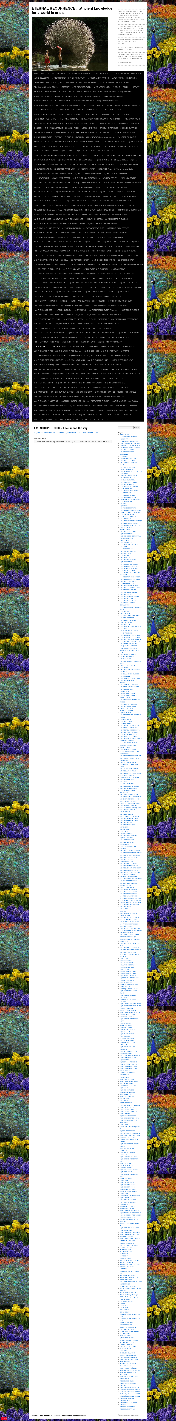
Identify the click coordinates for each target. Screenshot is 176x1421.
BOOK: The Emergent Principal (66, 96)
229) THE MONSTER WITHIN (126, 369)
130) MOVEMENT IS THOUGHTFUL (95, 269)
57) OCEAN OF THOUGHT (43, 192)
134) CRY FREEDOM (76, 273)
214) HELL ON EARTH (77, 355)
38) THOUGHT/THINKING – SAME (60, 173)
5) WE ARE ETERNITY (102, 87)
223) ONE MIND (87, 364)
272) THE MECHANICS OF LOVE (46, 419)
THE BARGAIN (123, 123)
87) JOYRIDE (124, 1180)
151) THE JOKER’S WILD (128, 598)
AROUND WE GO (106, 132)
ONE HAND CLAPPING (128, 128)
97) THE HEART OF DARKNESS (94, 237)
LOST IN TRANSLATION (106, 123)
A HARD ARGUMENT (132, 119)
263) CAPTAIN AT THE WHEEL (127, 405)
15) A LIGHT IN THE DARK (86, 151)
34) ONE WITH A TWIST (86, 169)
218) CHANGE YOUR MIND (75, 360)
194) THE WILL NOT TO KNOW (128, 333)
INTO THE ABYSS (72, 123)
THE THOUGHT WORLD (43, 132)
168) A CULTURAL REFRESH (95, 305)
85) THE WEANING (111, 223)
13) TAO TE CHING (126, 534)
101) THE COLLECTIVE (92, 242)
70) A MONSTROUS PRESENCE (78, 201)
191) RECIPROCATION (75, 333)
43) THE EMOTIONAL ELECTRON (84, 178)
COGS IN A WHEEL (72, 128)
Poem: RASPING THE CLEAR (45, 101)
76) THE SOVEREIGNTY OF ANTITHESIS (109, 205)
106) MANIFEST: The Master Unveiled (89, 246)
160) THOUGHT (116, 296)
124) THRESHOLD (61, 264)
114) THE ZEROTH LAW (66, 255)
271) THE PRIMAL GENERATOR (119, 415)
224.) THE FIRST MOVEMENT (45, 369)
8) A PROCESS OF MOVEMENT (45, 146)
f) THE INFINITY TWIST (76, 78)
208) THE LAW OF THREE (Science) (68, 351)
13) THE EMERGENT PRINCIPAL (46, 151)
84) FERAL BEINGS (95, 223)
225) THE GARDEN (65, 369)
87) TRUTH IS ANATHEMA (71, 228)
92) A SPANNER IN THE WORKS (46, 223)
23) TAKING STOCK (86, 160)
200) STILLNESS (68, 342)
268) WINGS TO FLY (132, 410)
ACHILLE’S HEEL (116, 119)
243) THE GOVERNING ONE (115, 383)
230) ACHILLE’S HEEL (42, 374)
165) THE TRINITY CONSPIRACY (120, 301)
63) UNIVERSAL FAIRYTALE (62, 196)
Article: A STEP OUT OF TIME (110, 110)
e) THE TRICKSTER (59, 78)
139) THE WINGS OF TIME (57, 278)
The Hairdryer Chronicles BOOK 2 (46, 87)
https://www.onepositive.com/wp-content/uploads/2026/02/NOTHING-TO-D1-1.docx (66, 432)
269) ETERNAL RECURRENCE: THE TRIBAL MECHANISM (55, 415)
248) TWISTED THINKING (43, 392)
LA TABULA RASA (58, 73)
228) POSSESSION (107, 369)
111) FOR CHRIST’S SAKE (101, 251)
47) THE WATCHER (56, 182)
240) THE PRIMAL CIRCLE (43, 383)
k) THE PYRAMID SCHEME (86, 82)
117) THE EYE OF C (133, 255)
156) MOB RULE (40, 296)
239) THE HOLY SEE (115, 378)
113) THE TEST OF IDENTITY (45, 255)
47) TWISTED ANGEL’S (127, 1029)
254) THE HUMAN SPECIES (114, 396)
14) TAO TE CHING (67, 151)
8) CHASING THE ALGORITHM (45, 91)
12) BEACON (133, 146)
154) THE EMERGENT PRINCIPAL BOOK (98, 292)
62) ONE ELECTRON (41, 196)
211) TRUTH (125, 351)
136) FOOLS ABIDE (114, 273)
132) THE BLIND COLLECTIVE (45, 273)
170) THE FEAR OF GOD (43, 310)
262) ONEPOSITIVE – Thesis (103, 405)
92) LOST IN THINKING (87, 232)
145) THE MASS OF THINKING (105, 283)
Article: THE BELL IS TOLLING (45, 114)
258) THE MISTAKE (119, 401)
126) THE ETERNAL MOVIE (107, 264)
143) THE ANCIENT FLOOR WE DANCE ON (49, 283)
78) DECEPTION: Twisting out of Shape (48, 210)
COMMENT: (106, 114)
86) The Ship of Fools (119, 214)
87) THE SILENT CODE (42, 219)
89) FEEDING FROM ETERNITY (118, 228)
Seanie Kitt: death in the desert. (84, 101)
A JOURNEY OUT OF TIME (64, 132)
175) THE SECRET (41, 314)
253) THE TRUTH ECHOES (91, 396)
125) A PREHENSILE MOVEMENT (82, 264)
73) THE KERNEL (40, 205)
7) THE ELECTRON (135, 141)
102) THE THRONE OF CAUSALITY (115, 242)
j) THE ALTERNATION (66, 82)
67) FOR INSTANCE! (129, 196)
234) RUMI (112, 374)
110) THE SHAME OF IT (81, 251)
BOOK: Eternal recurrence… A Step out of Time (114, 91)
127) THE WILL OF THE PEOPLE (131, 264)
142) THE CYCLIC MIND (123, 278)
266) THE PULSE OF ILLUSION (85, 410)
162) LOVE (63, 301)
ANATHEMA (135, 123)
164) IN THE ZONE (98, 301)
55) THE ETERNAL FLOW (105, 187)
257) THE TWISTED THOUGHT (98, 401)
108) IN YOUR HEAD (132, 246)
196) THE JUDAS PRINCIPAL (71, 337)
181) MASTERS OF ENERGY (72, 319)
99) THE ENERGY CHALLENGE (45, 242)
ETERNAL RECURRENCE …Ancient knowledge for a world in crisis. (72, 10)
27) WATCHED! (125, 941)
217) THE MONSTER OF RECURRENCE (48, 360)
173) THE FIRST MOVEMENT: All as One (102, 310)
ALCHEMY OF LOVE (88, 123)
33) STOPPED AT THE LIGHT (64, 169)
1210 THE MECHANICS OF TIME (130, 512)
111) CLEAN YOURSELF (127, 480)
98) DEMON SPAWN (115, 237)
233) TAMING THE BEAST (96, 374)
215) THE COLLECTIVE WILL (97, 355)
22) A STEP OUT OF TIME (67, 160)
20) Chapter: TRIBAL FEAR (131, 155)
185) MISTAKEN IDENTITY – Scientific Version (72, 323)
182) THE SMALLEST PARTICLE (97, 319)
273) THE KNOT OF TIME (69, 419)
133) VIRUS (63, 273)
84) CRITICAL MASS (79, 214)
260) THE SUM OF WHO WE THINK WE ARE (50, 405)
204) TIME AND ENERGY (77, 346)
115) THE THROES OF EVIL (88, 255)
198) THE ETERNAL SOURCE (118, 337)
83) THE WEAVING (63, 214)
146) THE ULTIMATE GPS (128, 283)
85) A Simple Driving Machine (99, 214)
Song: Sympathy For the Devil (107, 101)
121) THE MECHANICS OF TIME (103, 260)
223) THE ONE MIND (126, 814)
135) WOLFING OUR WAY (95, 273)
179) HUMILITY (115, 314)
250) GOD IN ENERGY (84, 392)
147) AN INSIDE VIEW (42, 287)
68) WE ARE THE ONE (42, 201)
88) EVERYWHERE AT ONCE (93, 228)
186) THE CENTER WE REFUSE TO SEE (106, 323)
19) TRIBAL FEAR (113, 155)
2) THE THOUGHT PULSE (43, 141)
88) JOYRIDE (58, 219)
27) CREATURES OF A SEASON (46, 164)
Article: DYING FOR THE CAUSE (101, 105)
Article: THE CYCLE (93, 114)
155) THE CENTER (122, 292)
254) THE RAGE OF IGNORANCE (130, 898)
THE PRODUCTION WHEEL (123, 114)
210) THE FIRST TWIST (109, 351)
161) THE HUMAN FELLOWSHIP (45, 301)
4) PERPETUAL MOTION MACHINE (86, 141)
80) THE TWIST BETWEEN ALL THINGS (99, 210)
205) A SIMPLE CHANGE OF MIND (101, 346)
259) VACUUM (133, 401)
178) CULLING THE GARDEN (97, 314)
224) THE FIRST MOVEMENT (129, 818)
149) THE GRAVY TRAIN (128, 590)
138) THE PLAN (39, 278)
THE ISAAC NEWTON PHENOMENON (94, 119)
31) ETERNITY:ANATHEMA (128, 164)
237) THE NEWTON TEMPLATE (72, 378)
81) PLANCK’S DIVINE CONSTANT (129, 210)
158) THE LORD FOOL (81, 296)
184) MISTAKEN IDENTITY (44, 323)
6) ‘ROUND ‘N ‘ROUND (120, 87)
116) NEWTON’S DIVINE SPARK (111, 255)
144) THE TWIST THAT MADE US (80, 283)
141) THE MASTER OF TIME (102, 278)
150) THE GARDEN (107, 287)
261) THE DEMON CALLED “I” (79, 405)
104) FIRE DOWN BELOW (43, 246)
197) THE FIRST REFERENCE (94, 337)
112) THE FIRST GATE (42, 355)
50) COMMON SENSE (107, 182)
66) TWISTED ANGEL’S (111, 196)
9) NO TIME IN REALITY (68, 146)
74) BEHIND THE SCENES (58, 205)
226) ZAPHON (79, 369)
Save (5, 1418)
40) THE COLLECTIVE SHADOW (115, 173)
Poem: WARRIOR (64, 101)
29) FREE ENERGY (80, 164)
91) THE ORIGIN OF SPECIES (66, 232)
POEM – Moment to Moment (113, 96)
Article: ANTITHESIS (62, 110)
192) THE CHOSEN (92, 333)
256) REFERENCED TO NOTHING (73, 401)
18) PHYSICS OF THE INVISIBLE (93, 155)
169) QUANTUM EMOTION (117, 305)
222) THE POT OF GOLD (70, 364)
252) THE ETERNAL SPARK (69, 396)
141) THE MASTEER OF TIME (129, 566)
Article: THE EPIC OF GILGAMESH (127, 105)
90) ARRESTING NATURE (43, 232)
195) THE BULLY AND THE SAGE (46, 337)
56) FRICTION (122, 187)
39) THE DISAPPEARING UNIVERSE (88, 173)
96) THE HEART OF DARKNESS (130, 1228)
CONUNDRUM (58, 123)
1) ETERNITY (65, 87)
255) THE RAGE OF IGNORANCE (46, 401)
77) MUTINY (131, 205)
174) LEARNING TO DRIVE (129, 310)
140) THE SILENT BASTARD (80, 278)
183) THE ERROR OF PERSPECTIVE (124, 319)
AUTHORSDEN (125, 1284)
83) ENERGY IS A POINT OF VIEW (72, 223)
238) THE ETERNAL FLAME (96, 378)
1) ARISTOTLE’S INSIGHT (127, 137)
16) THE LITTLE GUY (105, 151)
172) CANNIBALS (80, 310)
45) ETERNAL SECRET (128, 178)
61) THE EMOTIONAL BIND (127, 192)
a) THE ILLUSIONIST (101, 73)
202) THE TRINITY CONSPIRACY (110, 342)
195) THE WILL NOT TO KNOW (130, 730)
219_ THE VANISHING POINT (97, 360)
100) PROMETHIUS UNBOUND (70, 242)
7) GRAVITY (135, 87)
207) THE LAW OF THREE (43, 351)
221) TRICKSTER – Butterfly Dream (46, 364)
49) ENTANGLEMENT (89, 182)
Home (36, 73)
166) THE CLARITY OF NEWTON (46, 305)
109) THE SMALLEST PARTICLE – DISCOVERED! (52, 251)
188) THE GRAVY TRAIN (66, 328)
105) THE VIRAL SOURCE (64, 246)
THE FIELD (69, 137)
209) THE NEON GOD (91, 351)
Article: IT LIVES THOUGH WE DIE (71, 114)
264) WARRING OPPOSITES (44, 410)
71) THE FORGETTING (100, 201)
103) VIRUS (135, 242)
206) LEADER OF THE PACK (126, 346)
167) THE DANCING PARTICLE (71, 305)
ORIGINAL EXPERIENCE (109, 128)
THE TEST (58, 137)
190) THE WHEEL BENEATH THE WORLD (49, 333)
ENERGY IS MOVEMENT (43, 137)
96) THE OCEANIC (73, 237)
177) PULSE (80, 314)
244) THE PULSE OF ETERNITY (45, 387)
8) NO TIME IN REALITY (128, 1137)
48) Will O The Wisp (72, 182)
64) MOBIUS (78, 196)
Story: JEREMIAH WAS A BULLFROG (73, 105)
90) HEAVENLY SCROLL (94, 219)
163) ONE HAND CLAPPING (80, 301)
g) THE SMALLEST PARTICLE (98, 78)
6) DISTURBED (120, 141)
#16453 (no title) (124, 435)
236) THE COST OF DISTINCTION (46, 378)
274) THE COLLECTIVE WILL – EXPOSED (96, 419)
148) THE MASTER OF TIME (63, 287)
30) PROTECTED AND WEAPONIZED (102, 164)
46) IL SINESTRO (40, 182)
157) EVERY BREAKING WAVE (59, 296)
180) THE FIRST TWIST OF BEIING (47, 319)
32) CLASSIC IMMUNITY (43, 169)
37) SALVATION (39, 173)
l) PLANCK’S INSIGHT (106, 82)
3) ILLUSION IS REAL (127, 963)
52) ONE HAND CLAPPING (44, 187)
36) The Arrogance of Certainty (124, 169)
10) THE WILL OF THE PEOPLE (91, 146)
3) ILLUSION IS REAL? (63, 141)
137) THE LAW (129, 273)
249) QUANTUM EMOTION (64, 392)
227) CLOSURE (92, 369)
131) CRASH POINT (118, 269)
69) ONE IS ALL (58, 201)
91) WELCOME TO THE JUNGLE (116, 219)
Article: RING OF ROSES (43, 110)
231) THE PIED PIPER (61, 374)
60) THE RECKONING (107, 192)
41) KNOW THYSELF (41, 178)
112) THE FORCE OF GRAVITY (125, 251)
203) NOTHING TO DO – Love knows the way (50, 346)
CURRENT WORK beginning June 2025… (100, 137)
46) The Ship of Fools (126, 1025)
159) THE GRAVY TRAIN (100, 296)
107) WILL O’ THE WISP (113, 246)
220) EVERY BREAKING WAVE (122, 360)
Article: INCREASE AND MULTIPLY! (84, 110)
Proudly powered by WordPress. (129, 1415)
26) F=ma (134, 160)
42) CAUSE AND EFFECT (61, 178)
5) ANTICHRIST (107, 141)
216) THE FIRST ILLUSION (119, 355)
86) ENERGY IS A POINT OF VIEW (47, 228)
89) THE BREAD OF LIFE (74, 219)
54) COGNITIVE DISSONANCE (83, 187)
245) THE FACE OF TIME (69, 387)
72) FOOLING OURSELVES (121, 201)
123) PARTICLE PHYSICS (43, 264)
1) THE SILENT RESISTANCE (45, 82)
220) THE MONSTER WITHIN (129, 805)
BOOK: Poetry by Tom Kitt (43, 96)
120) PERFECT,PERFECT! (79, 260)
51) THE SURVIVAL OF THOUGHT (129, 182)
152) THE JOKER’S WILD (43, 292)
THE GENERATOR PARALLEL (86, 132)
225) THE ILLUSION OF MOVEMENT (108, 364)
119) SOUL (64, 260)
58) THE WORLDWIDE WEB (66, 192)
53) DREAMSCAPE (63, 187)
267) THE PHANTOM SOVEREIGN (111, 410)
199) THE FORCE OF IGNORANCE (46, 342)
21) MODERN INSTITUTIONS (44, 160)
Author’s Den (45, 73)
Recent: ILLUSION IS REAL (128, 1364)
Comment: (123, 1303)
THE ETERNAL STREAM (54, 128)
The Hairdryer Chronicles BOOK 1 (79, 73)
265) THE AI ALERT (64, 410)
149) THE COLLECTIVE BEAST (87, 287)
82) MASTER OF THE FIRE (44, 214)
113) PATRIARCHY (59, 355)
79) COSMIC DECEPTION (73, 210)
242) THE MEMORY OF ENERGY (90, 383)
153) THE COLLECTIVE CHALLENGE (68, 292)
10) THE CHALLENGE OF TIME (84, 91)
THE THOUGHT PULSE (127, 1407)
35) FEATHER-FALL (104, 169)
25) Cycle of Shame (121, 160)
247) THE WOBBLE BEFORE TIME (115, 387)
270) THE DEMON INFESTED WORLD (92, 415)
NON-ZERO (38, 128)
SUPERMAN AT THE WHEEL (125, 132)
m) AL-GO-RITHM (118, 78)
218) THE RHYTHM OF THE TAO (46, 260)
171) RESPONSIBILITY (63, 310)
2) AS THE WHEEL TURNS (81, 87)
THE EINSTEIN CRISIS (42, 123)
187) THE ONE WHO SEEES (44, 328)
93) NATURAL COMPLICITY (108, 232)
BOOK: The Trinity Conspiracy (90, 96)
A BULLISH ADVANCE (89, 128)
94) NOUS (124, 232)
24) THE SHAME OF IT (104, 160)
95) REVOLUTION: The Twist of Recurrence (49, 237)
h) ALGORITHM (131, 78)
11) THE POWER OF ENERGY (116, 146)
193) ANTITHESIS (108, 333)
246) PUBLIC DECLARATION (90, 387)
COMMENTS (124, 1308)
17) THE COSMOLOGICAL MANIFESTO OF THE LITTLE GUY (56, 155)
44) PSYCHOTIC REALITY (108, 178)
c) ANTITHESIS (136, 73)
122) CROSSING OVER (125, 260)
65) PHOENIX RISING (93, 196)
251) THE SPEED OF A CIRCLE (124, 392)
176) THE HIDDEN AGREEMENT (62, 314)
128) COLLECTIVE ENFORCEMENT (47, 269)
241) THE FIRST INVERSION (66, 383)
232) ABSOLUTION (78, 374)
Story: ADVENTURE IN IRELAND (46, 105)
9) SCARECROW (65, 91)
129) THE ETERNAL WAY (71, 269)
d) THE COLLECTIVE (41, 78)
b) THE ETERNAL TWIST (120, 73)
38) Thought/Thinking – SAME (129, 989)
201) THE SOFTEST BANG (85, 342)
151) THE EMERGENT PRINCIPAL (129, 287)
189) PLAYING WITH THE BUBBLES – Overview (94, 328)
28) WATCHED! (65, 164)
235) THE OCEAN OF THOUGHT (129, 374)
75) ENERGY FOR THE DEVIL (81, 205)
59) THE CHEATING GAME (87, 192)
